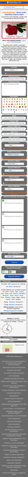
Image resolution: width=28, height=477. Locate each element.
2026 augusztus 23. (14, 284)
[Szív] (6, 105)
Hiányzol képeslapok (14, 401)
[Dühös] (17, 102)
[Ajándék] (11, 110)
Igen (6, 272)
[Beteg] (14, 102)
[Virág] (17, 105)
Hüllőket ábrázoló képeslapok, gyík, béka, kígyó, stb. (14, 405)
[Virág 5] (3, 107)
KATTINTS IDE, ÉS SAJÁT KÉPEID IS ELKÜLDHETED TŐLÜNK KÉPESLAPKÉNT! (14, 363)
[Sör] (23, 110)
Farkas (21, 291)
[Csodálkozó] (17, 99)
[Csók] (12, 105)
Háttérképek (14, 470)
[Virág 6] (6, 107)
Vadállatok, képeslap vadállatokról (14, 457)
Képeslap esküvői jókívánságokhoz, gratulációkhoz (14, 386)
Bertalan (11, 304)
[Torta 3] (22, 107)
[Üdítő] (16, 110)
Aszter (12, 291)
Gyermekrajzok (14, 396)
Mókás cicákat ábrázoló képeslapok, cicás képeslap (14, 382)
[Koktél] (19, 110)
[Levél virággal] (15, 105)
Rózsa (16, 295)
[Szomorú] (9, 99)
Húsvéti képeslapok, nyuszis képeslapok (14, 416)
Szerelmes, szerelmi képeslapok (14, 443)
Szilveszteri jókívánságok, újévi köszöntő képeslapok (14, 446)
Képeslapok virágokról (14, 463)
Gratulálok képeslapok (14, 393)
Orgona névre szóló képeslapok (16, 41)
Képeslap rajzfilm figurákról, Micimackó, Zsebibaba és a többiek (14, 435)
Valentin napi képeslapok (14, 460)
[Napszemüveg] (22, 99)
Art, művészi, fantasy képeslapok (14, 373)
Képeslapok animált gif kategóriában (14, 367)
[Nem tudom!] (9, 102)
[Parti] (20, 102)
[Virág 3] (22, 105)
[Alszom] (25, 99)
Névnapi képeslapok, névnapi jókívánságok (14, 430)
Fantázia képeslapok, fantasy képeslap (14, 390)
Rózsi (21, 295)
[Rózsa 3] (14, 107)
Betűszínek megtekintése (17, 149)
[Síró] (20, 99)
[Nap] (22, 102)
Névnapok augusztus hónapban (13, 310)
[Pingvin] (3, 110)
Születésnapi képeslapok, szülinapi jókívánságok (14, 451)
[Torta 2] (19, 107)
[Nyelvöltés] (15, 99)
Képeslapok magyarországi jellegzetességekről (14, 412)
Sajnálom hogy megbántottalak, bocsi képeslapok (14, 439)
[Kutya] (8, 110)
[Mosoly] (4, 99)
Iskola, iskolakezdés (14, 418)
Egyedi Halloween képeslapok (14, 398)
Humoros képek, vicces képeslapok (14, 408)
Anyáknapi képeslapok (14, 370)
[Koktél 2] (21, 110)
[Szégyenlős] (7, 102)
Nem (13, 272)
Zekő (13, 299)
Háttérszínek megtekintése (17, 174)
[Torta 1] (17, 107)
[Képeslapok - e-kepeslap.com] (14, 5)
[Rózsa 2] (11, 107)
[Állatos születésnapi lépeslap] (7, 352)
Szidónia (7, 297)
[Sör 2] (26, 110)
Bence (10, 286)
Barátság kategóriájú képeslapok (14, 378)
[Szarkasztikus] (4, 102)
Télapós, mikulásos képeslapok (14, 454)
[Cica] (6, 110)
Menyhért (12, 302)
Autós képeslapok (14, 376)
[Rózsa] (9, 107)
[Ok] (4, 105)
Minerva (15, 293)
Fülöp (6, 293)
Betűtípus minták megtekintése (17, 158)
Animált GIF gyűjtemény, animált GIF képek (14, 473)
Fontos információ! (17, 73)
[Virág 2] (19, 105)
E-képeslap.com (17, 356)
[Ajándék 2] (14, 110)
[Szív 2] (9, 105)
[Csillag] (25, 102)
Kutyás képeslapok (14, 424)
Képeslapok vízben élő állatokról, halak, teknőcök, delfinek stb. (14, 466)
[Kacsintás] (12, 99)
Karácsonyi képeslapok (14, 421)
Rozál (11, 295)
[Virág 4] (24, 105)
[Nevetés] (7, 99)
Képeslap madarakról (14, 427)
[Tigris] (25, 107)
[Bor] (14, 113)
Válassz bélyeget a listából (17, 183)
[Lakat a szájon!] (12, 102)
